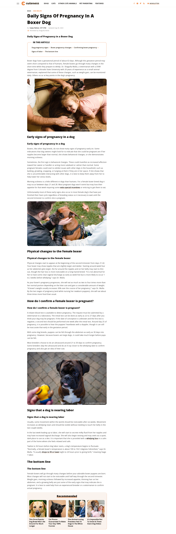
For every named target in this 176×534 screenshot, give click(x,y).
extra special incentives (70, 187)
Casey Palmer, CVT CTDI (38, 28)
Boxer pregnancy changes (61, 47)
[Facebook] (134, 3)
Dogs (46, 3)
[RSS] (144, 3)
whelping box (92, 438)
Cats (53, 3)
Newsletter (154, 3)
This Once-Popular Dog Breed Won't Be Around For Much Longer (37, 522)
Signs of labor (37, 51)
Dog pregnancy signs (40, 47)
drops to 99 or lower (50, 452)
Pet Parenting (86, 3)
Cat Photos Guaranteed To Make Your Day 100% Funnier (57, 522)
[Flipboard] (140, 3)
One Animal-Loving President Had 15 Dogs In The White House (76, 522)
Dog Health (37, 11)
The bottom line (51, 51)
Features (99, 3)
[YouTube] (137, 3)
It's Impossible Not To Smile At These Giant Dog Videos (94, 521)
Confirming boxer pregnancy (85, 47)
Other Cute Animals (67, 3)
